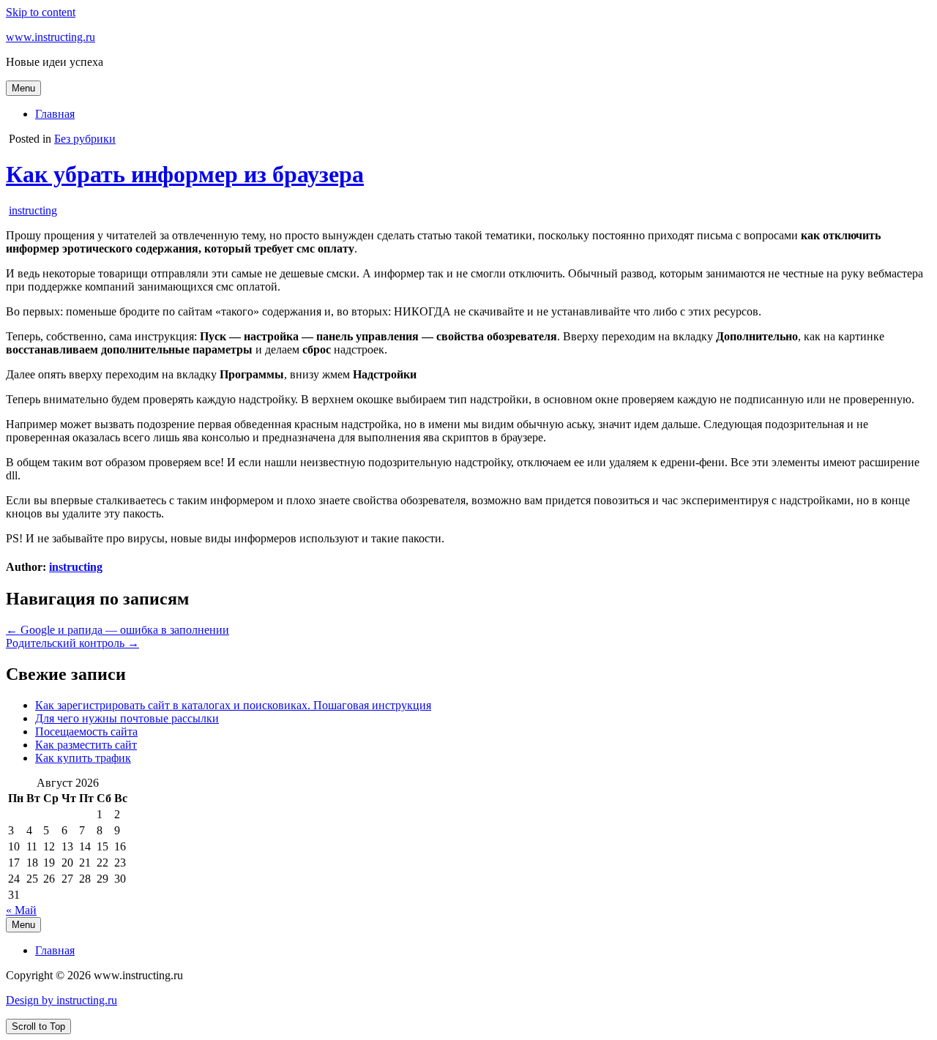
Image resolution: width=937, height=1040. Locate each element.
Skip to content (40, 12)
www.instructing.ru (50, 37)
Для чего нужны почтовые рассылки (127, 718)
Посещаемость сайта (86, 731)
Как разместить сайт (86, 744)
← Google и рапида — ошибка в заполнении (117, 630)
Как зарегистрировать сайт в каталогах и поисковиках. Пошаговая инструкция (233, 705)
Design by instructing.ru (61, 1000)
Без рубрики (85, 138)
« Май (21, 910)
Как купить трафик (83, 758)
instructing (33, 210)
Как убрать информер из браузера (185, 174)
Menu (23, 88)
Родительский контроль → (72, 643)
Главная (55, 114)
